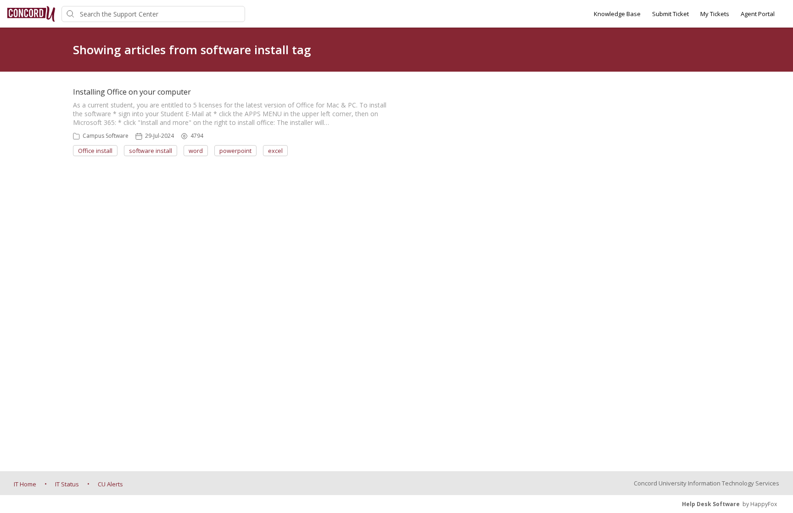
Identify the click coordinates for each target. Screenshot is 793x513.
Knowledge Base (617, 14)
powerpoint (235, 151)
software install (150, 151)
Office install (95, 151)
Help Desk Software (711, 504)
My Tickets (714, 14)
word (196, 151)
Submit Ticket (670, 14)
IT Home (25, 484)
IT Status (67, 484)
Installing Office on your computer (132, 92)
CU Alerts (110, 484)
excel (275, 151)
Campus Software (105, 136)
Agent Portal (758, 14)
